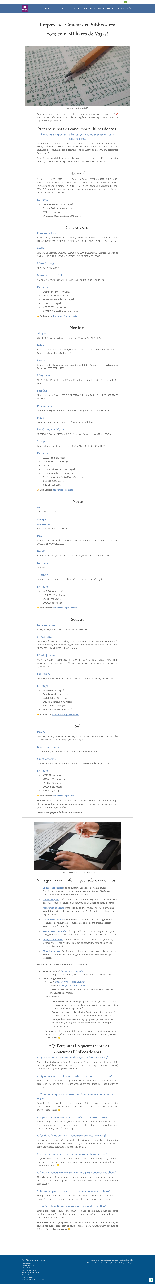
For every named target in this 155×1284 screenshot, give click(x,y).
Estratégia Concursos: (54, 919)
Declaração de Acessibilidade (31, 1272)
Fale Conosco (94, 1260)
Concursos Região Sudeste (65, 714)
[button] (124, 8)
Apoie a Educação (27, 1277)
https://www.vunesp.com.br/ (73, 985)
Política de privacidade (109, 1260)
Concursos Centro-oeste (64, 316)
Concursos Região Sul (63, 795)
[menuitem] (52, 8)
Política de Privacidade (29, 1268)
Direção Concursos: (53, 939)
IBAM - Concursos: (53, 888)
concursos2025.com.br (55, 931)
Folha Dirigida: (51, 899)
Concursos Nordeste (62, 490)
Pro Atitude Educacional (34, 1260)
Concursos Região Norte (64, 607)
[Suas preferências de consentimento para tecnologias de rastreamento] (151, 1280)
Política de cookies (126, 1260)
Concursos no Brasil (53, 908)
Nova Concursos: (51, 951)
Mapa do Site (26, 1275)
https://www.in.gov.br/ (72, 971)
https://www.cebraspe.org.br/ (70, 982)
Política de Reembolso (29, 1270)
